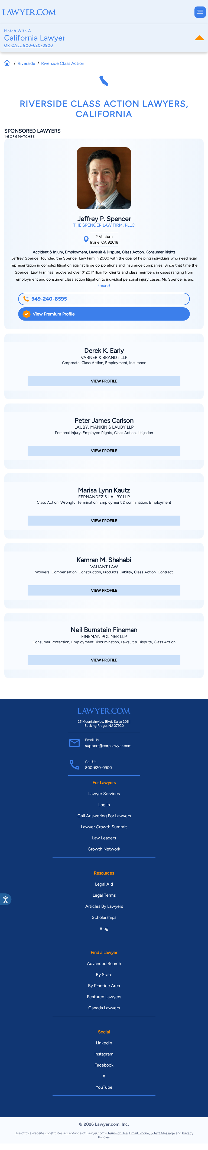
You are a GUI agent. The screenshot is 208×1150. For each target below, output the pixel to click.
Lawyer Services (104, 793)
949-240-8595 (49, 299)
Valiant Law (104, 566)
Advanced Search (104, 963)
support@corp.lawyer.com (108, 745)
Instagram (104, 1054)
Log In (104, 804)
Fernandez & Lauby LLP (104, 496)
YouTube (104, 1087)
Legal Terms (104, 895)
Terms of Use (118, 1133)
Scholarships (104, 917)
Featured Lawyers (104, 996)
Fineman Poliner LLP (104, 636)
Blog (104, 928)
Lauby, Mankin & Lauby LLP (104, 427)
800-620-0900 (38, 45)
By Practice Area (104, 985)
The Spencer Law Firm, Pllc (104, 225)
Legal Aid (104, 884)
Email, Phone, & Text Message (152, 1133)
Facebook (104, 1065)
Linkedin (104, 1042)
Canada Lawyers (104, 1007)
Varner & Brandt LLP (104, 357)
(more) (104, 285)
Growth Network (104, 849)
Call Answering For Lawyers (104, 815)
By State (104, 974)
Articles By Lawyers (104, 906)
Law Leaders (104, 837)
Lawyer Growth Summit (104, 826)
